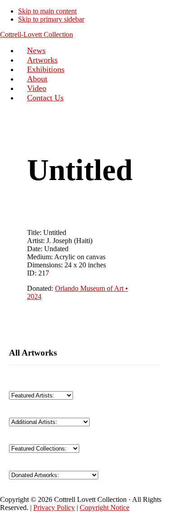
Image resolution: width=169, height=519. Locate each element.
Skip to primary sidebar (51, 19)
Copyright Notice (104, 507)
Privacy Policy (54, 507)
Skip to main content (47, 11)
